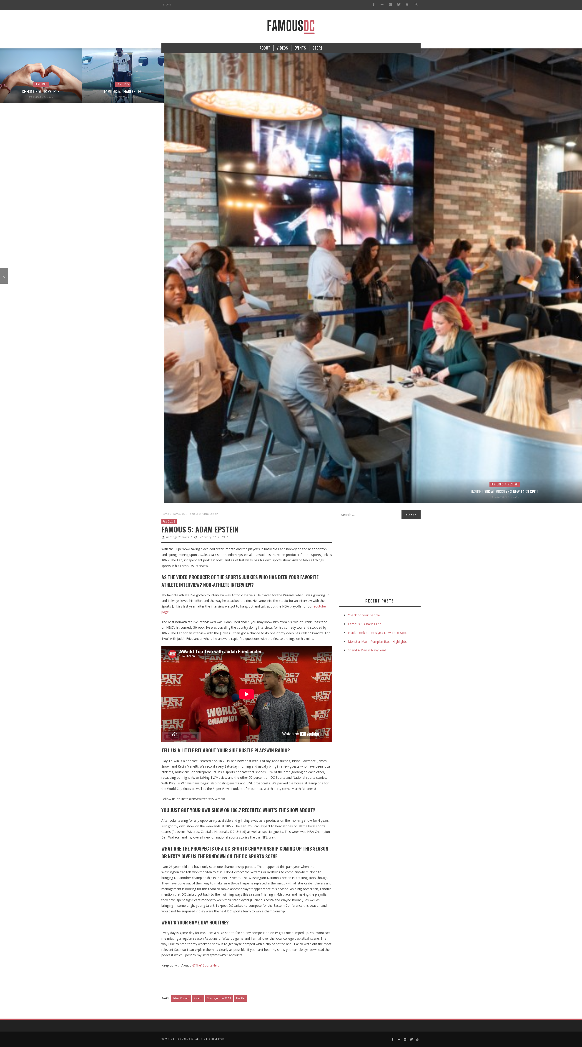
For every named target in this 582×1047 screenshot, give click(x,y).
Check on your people (41, 91)
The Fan (241, 998)
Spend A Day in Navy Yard (367, 650)
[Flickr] (382, 4)
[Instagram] (390, 4)
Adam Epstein (181, 998)
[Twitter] (398, 4)
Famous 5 (123, 84)
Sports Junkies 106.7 (219, 998)
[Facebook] (373, 4)
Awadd (198, 998)
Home (165, 513)
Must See (513, 484)
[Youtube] (407, 4)
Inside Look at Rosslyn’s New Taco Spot (504, 492)
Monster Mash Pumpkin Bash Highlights (377, 641)
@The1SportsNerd (206, 965)
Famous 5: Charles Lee (122, 91)
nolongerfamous (177, 537)
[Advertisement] (377, 558)
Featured (41, 84)
